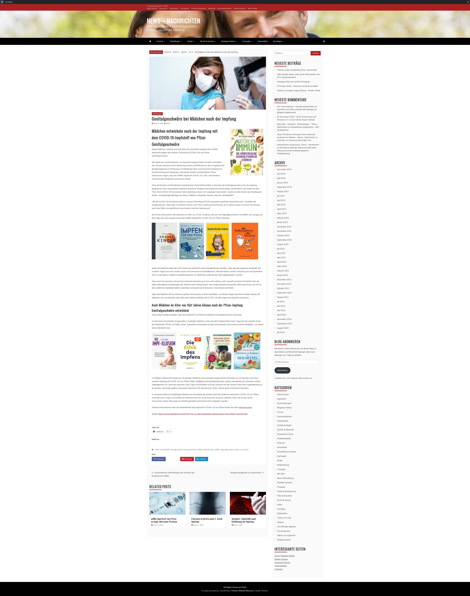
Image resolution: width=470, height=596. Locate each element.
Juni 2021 (281, 306)
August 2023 (283, 191)
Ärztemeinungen (284, 403)
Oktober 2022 (283, 235)
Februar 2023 (283, 218)
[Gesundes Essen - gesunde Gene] (217, 371)
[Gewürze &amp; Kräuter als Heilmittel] (247, 371)
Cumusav (279, 569)
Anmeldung (185, 8)
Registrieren (174, 8)
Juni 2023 (281, 200)
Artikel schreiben (240, 8)
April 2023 (281, 209)
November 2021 (284, 284)
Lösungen (246, 41)
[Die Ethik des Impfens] (190, 371)
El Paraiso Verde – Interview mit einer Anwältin (297, 86)
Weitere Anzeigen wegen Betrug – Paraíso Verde (298, 90)
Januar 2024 (282, 182)
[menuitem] (2, 2)
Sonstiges (277, 41)
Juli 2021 (281, 301)
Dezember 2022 (284, 226)
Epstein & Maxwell (285, 429)
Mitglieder (211, 8)
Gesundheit (263, 41)
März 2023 (282, 213)
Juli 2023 (281, 196)
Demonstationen (284, 416)
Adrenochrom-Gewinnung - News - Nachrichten (298, 144)
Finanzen (281, 443)
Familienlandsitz (284, 438)
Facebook (159, 459)
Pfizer (212, 450)
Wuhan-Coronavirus (241, 450)
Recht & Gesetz (207, 41)
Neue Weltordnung (285, 478)
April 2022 (281, 262)
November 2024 (284, 169)
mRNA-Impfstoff (203, 450)
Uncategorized (283, 531)
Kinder (190, 41)
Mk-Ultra (281, 473)
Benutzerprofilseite (224, 8)
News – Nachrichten (173, 20)
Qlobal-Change (281, 559)
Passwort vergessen (198, 8)
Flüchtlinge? (175, 41)
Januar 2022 (282, 275)
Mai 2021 (281, 310)
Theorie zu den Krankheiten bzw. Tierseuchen (297, 70)
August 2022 (283, 244)
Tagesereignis (281, 566)
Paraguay (281, 487)
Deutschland (282, 421)
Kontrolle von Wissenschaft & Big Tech (294, 140)
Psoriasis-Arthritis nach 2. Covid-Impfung (207, 520)
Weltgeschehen (228, 41)
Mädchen (193, 450)
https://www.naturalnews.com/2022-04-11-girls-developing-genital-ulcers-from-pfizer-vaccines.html (202, 414)
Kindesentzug (283, 465)
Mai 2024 (281, 178)
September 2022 (284, 240)
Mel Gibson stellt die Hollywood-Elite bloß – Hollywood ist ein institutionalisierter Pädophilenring (297, 150)
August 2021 (283, 297)
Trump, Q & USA (284, 517)
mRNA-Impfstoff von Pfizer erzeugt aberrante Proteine (164, 520)
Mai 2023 (281, 204)
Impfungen (157, 113)
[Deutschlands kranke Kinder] (164, 261)
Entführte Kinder (284, 425)
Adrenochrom (283, 394)
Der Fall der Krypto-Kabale (303, 119)
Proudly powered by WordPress (216, 590)
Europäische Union (285, 434)
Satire (279, 504)
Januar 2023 (282, 222)
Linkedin (202, 459)
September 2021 (284, 292)
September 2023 (284, 187)
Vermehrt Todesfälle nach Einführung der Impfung (244, 520)
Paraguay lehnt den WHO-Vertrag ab (293, 81)
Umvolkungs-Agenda (286, 526)
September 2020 (284, 323)
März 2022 (282, 266)
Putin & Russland (284, 495)
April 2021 (281, 314)
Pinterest (188, 459)
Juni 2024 (281, 174)
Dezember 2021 (284, 279)
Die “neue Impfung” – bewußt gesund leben (296, 106)
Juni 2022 (281, 253)
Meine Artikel (252, 8)
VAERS (217, 450)
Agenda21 (281, 399)
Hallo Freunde (152, 8)
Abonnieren (282, 370)
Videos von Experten (286, 535)
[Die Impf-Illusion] (164, 371)
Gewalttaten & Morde (286, 451)
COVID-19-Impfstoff (162, 450)
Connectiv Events (282, 562)
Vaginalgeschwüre (227, 450)
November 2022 (284, 231)
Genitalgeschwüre (176, 450)
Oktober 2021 (283, 288)
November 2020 (284, 319)
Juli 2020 (281, 332)
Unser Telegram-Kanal (284, 556)
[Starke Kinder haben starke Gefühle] (218, 261)
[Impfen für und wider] (191, 261)
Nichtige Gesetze (284, 482)
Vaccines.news (245, 407)
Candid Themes (261, 590)
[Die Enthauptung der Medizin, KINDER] (245, 261)
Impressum (163, 8)
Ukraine (280, 522)
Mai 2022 (281, 257)
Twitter (173, 459)
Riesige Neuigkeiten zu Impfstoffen (245, 472)
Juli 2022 (281, 248)
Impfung (186, 450)
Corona (160, 41)
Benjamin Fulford (284, 407)
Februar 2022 (283, 270)
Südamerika (282, 513)
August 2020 (283, 328)
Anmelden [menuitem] (9, 2)
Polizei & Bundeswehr (286, 491)
